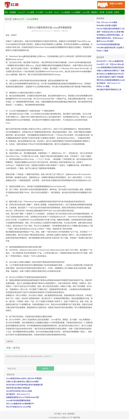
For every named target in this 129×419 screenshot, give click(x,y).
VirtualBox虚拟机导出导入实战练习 (110, 47)
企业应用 (109, 12)
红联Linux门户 (18, 19)
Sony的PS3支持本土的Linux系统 (19, 391)
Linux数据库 (75, 12)
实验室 (116, 12)
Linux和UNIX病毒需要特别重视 (18, 400)
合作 (64, 413)
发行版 (101, 12)
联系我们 (71, 413)
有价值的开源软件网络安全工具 (109, 89)
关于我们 (57, 413)
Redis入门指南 (102, 50)
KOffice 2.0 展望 (103, 86)
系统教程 (12, 12)
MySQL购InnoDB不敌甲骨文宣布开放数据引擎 (24, 384)
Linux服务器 (65, 12)
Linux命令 (48, 12)
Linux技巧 (39, 12)
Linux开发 (86, 12)
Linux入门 (21, 12)
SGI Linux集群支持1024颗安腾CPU (20, 403)
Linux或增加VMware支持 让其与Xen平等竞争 (24, 378)
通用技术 (94, 12)
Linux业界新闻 (32, 19)
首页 (6, 12)
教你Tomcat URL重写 (105, 41)
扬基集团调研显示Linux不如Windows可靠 (22, 397)
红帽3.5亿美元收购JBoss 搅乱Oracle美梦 (22, 381)
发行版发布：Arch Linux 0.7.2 (18, 394)
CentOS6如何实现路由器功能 (108, 44)
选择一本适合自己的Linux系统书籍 (110, 31)
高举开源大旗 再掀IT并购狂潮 (17, 387)
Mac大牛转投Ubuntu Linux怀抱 (18, 406)
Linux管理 (30, 12)
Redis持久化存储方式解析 (107, 25)
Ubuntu (56, 12)
